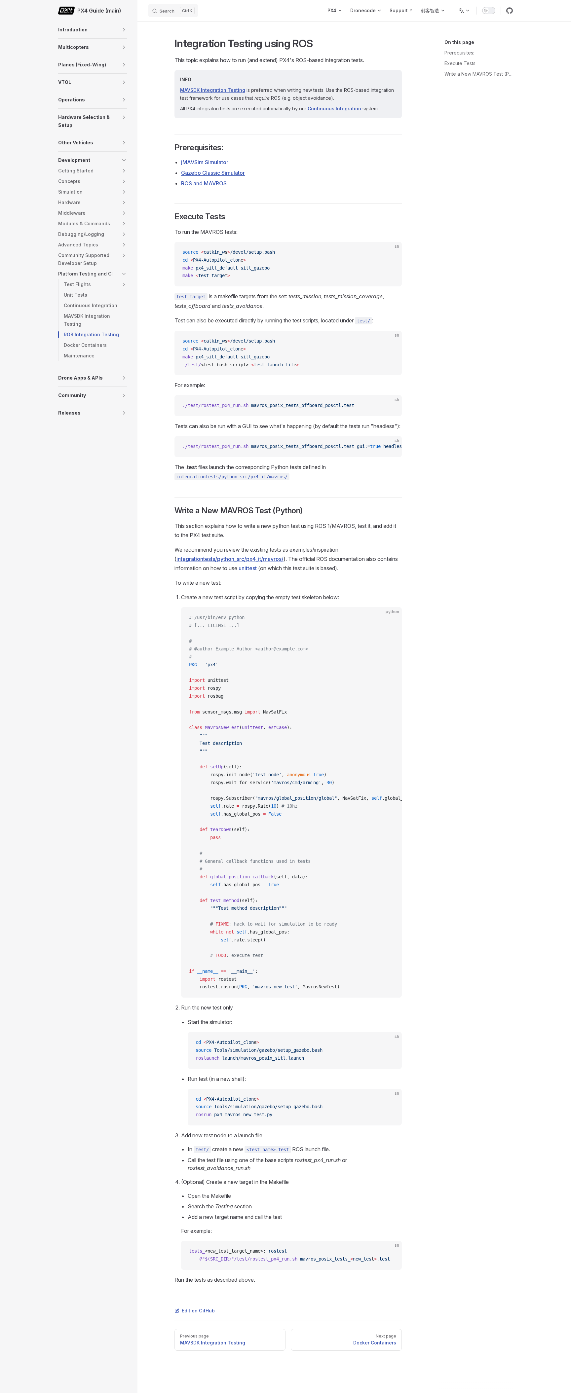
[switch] (488, 10)
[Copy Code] (391, 252)
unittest (248, 568)
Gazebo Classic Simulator (213, 172)
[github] (509, 11)
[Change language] (464, 10)
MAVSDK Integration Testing (212, 90)
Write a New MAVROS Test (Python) (478, 74)
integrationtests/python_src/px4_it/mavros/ (230, 559)
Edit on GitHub (198, 1310)
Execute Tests (460, 63)
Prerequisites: (459, 52)
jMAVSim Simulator (204, 162)
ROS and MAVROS (204, 183)
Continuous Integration (334, 108)
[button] (124, 29)
